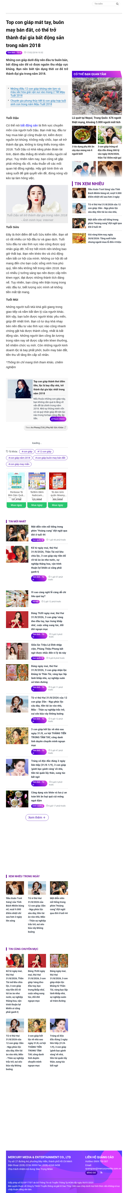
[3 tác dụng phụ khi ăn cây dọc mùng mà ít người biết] (84, 135)
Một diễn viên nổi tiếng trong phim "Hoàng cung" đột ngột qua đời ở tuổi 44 (49, 530)
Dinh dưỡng (37, 806)
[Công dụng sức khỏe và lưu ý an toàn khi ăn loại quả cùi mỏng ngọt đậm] (17, 799)
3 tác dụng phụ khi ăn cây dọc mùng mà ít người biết (83, 150)
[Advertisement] (37, 847)
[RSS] (100, 1172)
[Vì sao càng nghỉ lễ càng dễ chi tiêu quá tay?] (17, 598)
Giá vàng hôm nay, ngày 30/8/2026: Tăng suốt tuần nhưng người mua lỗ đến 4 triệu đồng (104, 240)
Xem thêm (59, 419)
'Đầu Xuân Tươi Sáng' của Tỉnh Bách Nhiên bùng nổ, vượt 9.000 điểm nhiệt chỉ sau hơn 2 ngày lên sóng (15, 909)
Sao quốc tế (37, 540)
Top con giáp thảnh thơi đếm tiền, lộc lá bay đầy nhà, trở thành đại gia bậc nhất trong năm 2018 (49, 387)
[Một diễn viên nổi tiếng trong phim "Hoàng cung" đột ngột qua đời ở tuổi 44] (17, 533)
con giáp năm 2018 (20, 458)
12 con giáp (45, 451)
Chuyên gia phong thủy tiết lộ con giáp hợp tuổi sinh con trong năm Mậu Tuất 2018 (38, 102)
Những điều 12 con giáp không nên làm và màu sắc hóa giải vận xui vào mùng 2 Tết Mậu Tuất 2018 (37, 92)
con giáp (28, 451)
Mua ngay (16, 505)
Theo (44, 427)
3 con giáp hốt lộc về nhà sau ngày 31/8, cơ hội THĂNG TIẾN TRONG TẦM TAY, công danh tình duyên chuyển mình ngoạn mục (48, 737)
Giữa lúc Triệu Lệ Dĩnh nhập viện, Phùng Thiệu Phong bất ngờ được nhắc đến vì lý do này (48, 648)
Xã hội (35, 601)
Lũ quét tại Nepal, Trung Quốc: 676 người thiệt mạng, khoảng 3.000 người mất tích (96, 120)
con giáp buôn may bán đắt (51, 458)
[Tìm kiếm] (117, 3)
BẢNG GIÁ (91, 1173)
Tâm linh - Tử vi (14, 52)
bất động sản (29, 125)
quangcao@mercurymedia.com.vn (103, 1168)
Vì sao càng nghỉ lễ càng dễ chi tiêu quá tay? (48, 594)
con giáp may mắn (19, 464)
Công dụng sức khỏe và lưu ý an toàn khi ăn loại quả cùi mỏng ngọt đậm (49, 796)
